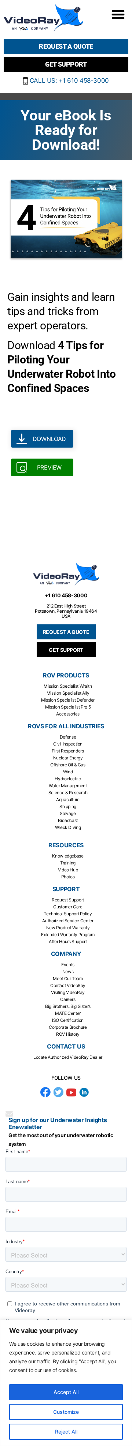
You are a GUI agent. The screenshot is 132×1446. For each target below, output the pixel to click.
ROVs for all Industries (66, 726)
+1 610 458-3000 (66, 595)
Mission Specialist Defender (68, 700)
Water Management (68, 785)
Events (67, 964)
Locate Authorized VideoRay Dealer (67, 1057)
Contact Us (66, 1046)
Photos (68, 876)
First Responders (68, 751)
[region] (66, 1383)
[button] (117, 14)
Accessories (68, 714)
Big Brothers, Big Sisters (68, 1006)
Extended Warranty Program (68, 934)
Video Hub (68, 870)
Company (66, 953)
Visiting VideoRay (68, 992)
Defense (68, 737)
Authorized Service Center (67, 920)
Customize (66, 1412)
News (68, 971)
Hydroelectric (68, 778)
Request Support (68, 900)
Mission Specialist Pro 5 (68, 707)
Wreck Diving (68, 827)
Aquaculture (68, 799)
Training (68, 863)
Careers (67, 999)
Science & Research (68, 792)
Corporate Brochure (68, 1027)
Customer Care (67, 906)
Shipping (67, 806)
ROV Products (66, 675)
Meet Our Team (67, 978)
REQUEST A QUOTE (66, 632)
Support (66, 889)
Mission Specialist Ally (68, 693)
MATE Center (68, 1013)
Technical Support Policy (68, 913)
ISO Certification (68, 1020)
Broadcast (68, 820)
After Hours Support (68, 941)
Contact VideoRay (67, 985)
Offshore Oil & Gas (67, 764)
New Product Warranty (68, 927)
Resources (66, 845)
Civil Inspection (67, 744)
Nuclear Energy (68, 758)
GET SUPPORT (66, 650)
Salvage (68, 813)
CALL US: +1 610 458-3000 (68, 80)
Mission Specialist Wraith (68, 686)
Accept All (66, 1392)
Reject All (66, 1431)
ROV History (68, 1034)
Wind (68, 771)
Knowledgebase (67, 856)
